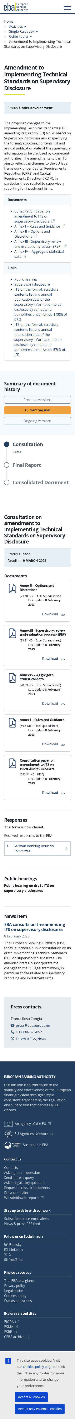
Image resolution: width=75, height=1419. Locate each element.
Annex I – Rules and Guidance (37, 226)
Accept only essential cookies (40, 1409)
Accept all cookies (31, 1397)
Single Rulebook (22, 31)
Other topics (19, 36)
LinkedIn (16, 1249)
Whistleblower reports (21, 1197)
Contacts (11, 1167)
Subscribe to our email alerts (26, 1218)
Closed (28, 448)
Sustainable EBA (35, 1144)
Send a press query (19, 1177)
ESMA (8, 1326)
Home (9, 21)
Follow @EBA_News (31, 1039)
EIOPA (9, 1321)
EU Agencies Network (31, 1133)
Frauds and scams (18, 1300)
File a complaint (16, 1192)
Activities (16, 26)
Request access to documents (27, 1187)
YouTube (16, 1259)
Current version (37, 410)
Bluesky (15, 1244)
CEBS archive (14, 1336)
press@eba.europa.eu (33, 1025)
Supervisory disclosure (32, 284)
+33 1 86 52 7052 (29, 1032)
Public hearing (25, 279)
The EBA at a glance (19, 1280)
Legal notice (13, 1290)
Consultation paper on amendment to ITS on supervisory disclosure (32, 216)
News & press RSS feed (22, 1223)
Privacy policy (14, 1285)
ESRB (8, 1331)
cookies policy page (37, 1367)
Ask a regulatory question (24, 1182)
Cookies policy (15, 1295)
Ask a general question (22, 1172)
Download (50, 614)
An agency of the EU (30, 1123)
